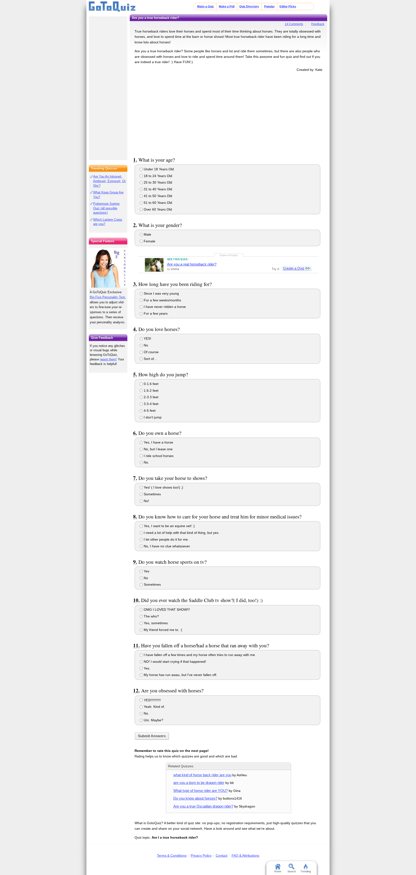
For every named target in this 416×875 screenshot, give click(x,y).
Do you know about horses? (195, 798)
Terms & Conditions (172, 855)
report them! (108, 359)
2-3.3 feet (150, 397)
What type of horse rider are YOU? (200, 791)
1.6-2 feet (150, 390)
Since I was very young (161, 293)
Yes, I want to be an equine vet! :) (169, 526)
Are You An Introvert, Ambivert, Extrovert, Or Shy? (109, 181)
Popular (269, 6)
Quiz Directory (249, 6)
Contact (222, 855)
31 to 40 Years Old (157, 189)
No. (146, 462)
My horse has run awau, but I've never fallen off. (180, 675)
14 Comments (294, 24)
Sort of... (150, 359)
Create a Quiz (293, 268)
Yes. (146, 668)
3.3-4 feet (150, 404)
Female (149, 241)
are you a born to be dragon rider (198, 783)
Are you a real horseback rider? (191, 264)
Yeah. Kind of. (154, 707)
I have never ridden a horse (164, 307)
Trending (305, 871)
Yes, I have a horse (158, 442)
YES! (147, 338)
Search (291, 871)
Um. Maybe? (153, 720)
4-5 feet (149, 410)
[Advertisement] (228, 113)
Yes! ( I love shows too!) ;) (163, 487)
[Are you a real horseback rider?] (154, 265)
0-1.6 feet (150, 384)
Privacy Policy (201, 855)
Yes (146, 571)
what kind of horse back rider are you (202, 775)
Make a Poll (226, 6)
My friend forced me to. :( (162, 630)
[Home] (112, 6)
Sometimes (152, 494)
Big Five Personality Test (107, 297)
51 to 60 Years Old (157, 203)
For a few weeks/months (162, 300)
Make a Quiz (205, 6)
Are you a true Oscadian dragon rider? (203, 806)
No (145, 345)
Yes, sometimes (155, 623)
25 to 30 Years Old (157, 182)
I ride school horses (158, 456)
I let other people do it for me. (166, 539)
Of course (151, 352)
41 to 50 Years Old (157, 196)
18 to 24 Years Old (157, 176)
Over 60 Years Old (157, 209)
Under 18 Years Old (158, 169)
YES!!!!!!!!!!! (152, 700)
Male (147, 234)
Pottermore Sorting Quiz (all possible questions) (106, 208)
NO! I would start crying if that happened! (174, 661)
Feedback (317, 24)
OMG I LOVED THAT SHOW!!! (166, 609)
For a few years (155, 313)
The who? (151, 616)
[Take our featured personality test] (108, 267)
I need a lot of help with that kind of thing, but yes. (181, 533)
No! (146, 501)
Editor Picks (288, 6)
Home (277, 871)
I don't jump (152, 417)
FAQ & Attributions (245, 855)
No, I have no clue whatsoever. (167, 546)
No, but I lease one (158, 449)
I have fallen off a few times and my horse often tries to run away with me (199, 655)
